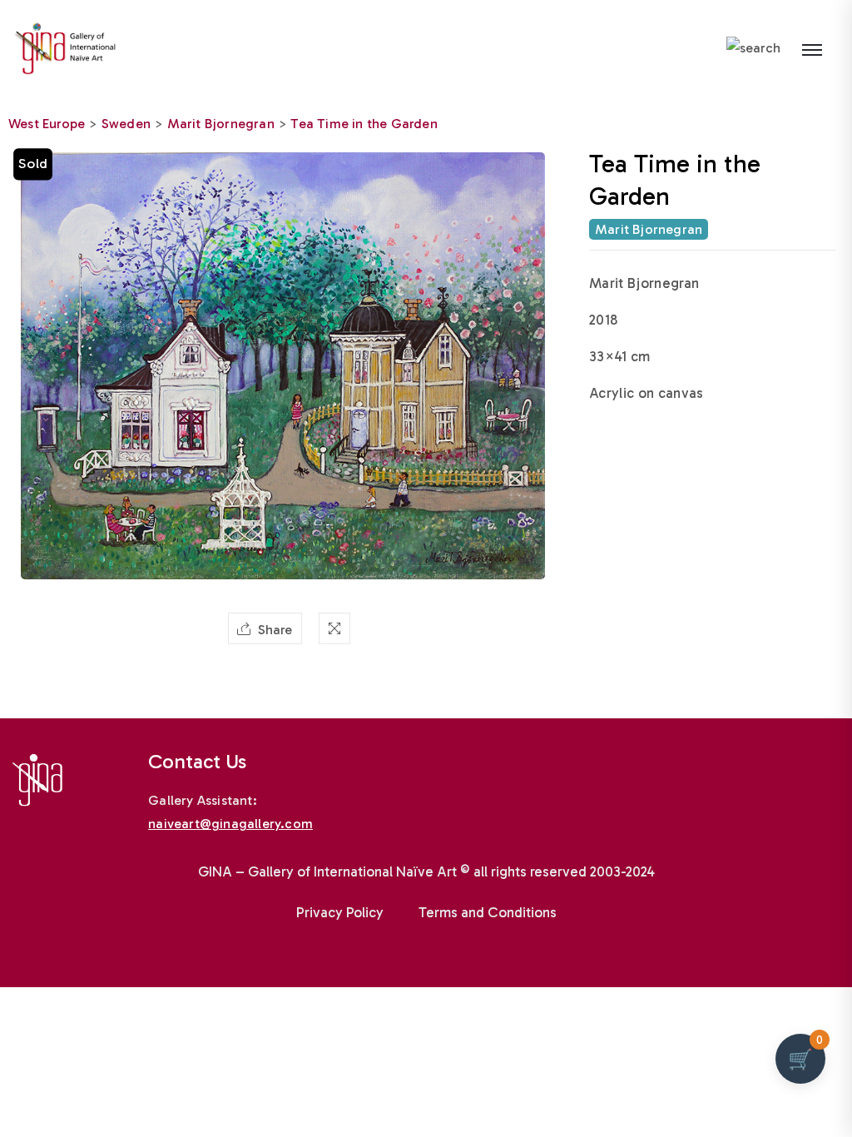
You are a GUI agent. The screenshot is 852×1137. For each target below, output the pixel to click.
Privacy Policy (340, 912)
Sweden (126, 124)
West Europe (46, 124)
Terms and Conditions (488, 912)
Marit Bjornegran (221, 124)
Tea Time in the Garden (363, 124)
